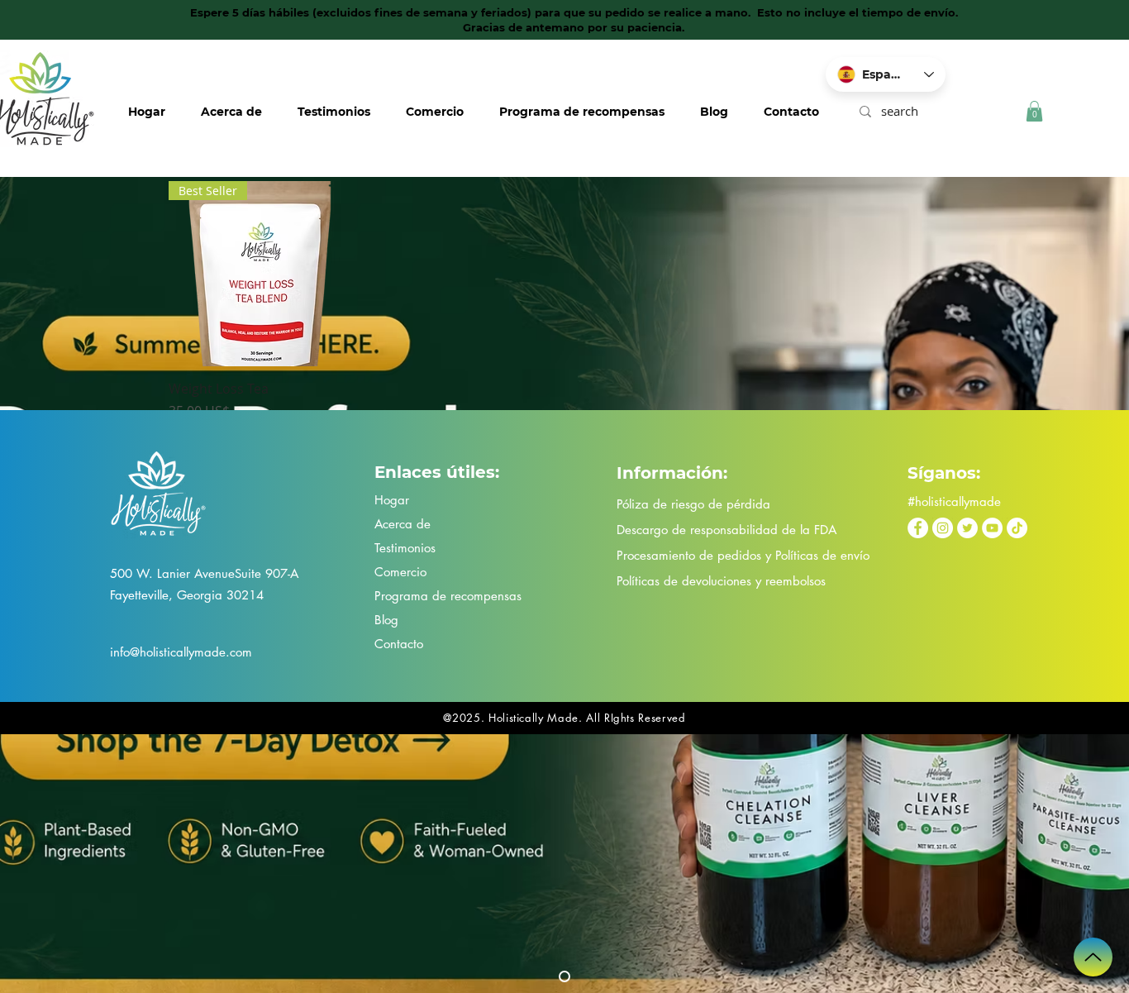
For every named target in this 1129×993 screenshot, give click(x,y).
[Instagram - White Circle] (942, 528)
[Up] (1093, 957)
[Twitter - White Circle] (967, 528)
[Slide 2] (564, 976)
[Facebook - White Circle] (917, 528)
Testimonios (405, 548)
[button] (1034, 111)
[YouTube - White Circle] (992, 528)
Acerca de (402, 524)
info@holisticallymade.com (181, 652)
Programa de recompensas (448, 596)
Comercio (400, 572)
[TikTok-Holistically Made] (1017, 528)
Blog (386, 620)
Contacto (398, 644)
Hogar (391, 500)
